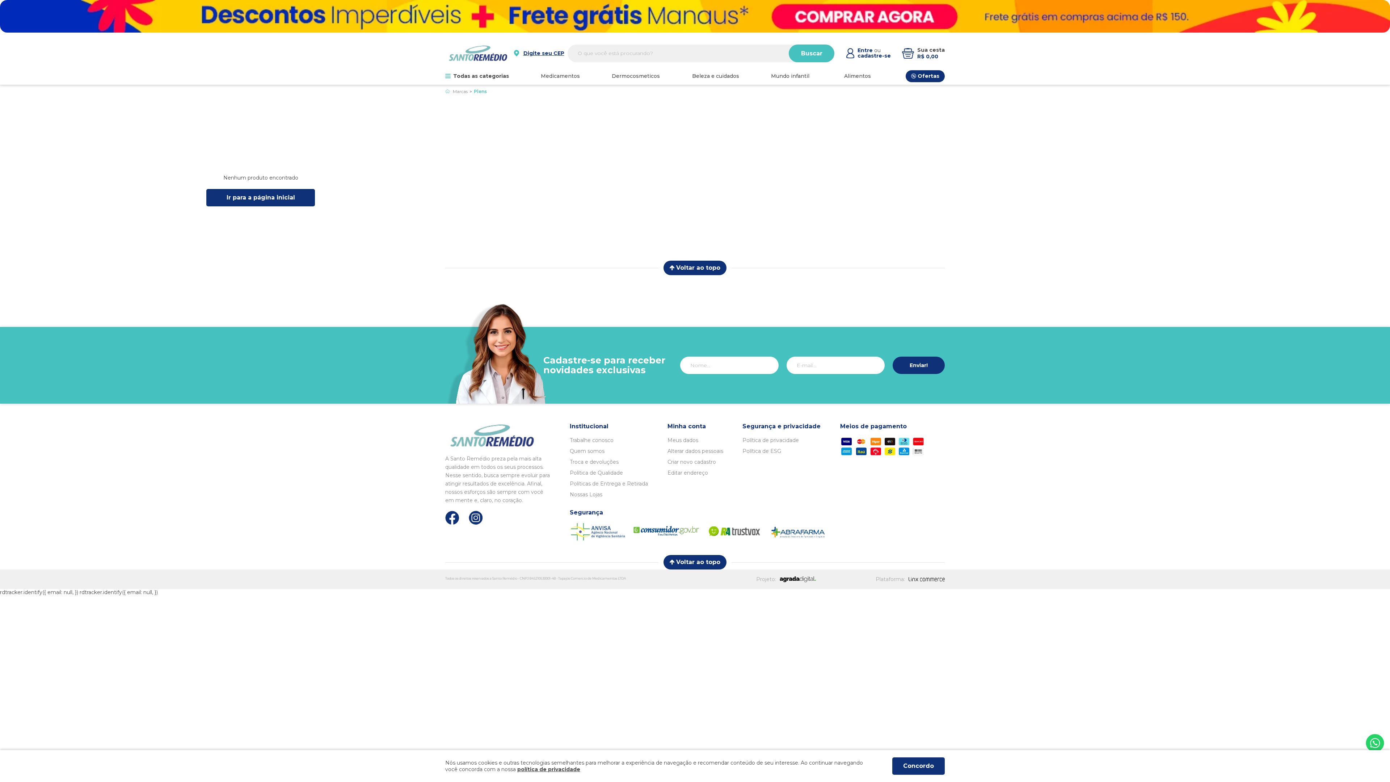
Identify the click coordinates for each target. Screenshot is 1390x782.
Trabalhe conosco (592, 440)
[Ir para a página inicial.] (478, 53)
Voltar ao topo (698, 267)
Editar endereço (687, 473)
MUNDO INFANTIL (790, 76)
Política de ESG (761, 451)
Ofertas (928, 76)
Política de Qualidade (596, 473)
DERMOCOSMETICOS (636, 76)
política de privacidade (548, 769)
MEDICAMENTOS (560, 76)
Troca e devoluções (594, 462)
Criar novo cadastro (691, 462)
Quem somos (587, 451)
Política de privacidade (770, 440)
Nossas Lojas (586, 494)
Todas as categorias (481, 76)
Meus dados (682, 440)
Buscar (811, 53)
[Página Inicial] (447, 91)
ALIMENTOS (857, 76)
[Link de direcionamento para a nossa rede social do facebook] (452, 518)
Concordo (918, 765)
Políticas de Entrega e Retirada (609, 483)
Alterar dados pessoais (695, 451)
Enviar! (919, 365)
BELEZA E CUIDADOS (715, 76)
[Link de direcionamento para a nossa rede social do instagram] (476, 518)
